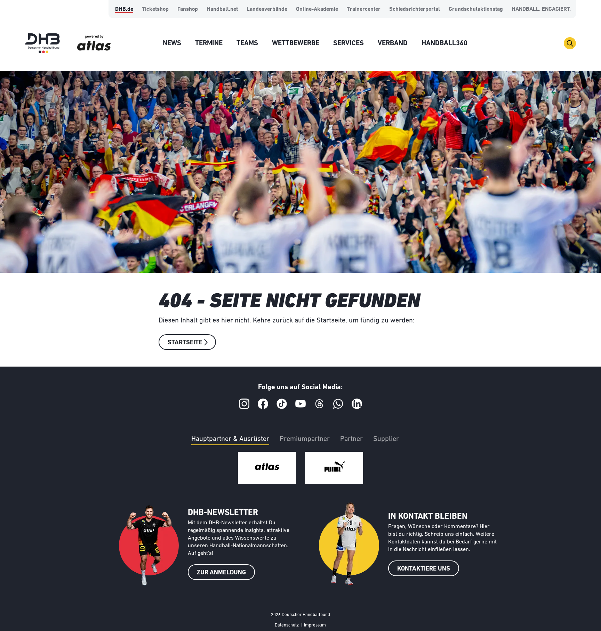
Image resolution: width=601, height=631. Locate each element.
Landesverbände (267, 9)
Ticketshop (155, 9)
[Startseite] (42, 43)
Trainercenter (363, 9)
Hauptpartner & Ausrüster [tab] (230, 439)
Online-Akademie (317, 9)
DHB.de (124, 9)
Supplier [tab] (386, 439)
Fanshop (187, 9)
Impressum (315, 625)
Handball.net (222, 9)
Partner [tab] (351, 439)
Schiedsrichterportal (414, 9)
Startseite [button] (185, 343)
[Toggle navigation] (570, 43)
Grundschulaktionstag (476, 9)
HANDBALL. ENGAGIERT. (541, 9)
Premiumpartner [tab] (305, 439)
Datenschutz (287, 625)
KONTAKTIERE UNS (423, 569)
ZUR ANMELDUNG (221, 573)
